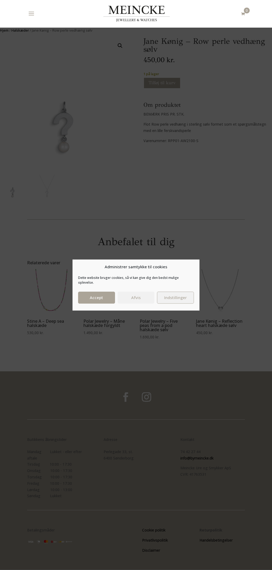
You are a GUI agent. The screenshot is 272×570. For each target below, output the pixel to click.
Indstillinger (175, 297)
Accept (96, 297)
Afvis (136, 297)
